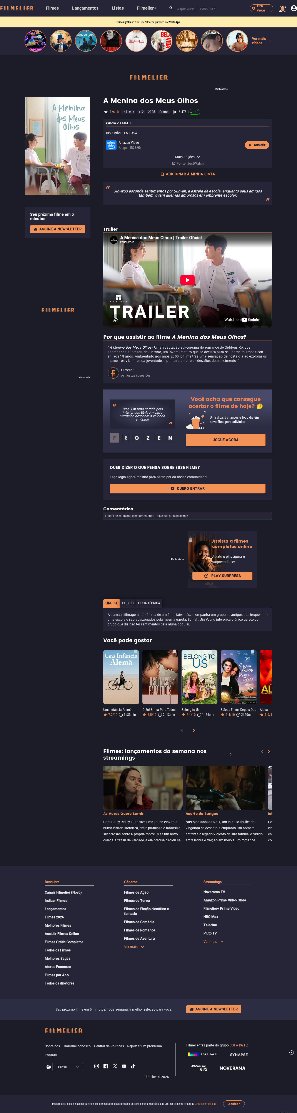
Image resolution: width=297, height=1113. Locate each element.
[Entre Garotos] (86, 41)
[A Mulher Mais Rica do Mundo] (187, 41)
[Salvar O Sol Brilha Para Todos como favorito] (174, 651)
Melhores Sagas (57, 958)
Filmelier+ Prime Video (222, 908)
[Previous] (182, 731)
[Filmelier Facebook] (105, 1067)
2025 (151, 112)
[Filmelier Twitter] (115, 1067)
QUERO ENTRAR (191, 488)
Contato (51, 1055)
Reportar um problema (144, 1046)
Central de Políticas (205, 1103)
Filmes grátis (124, 22)
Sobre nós (52, 1046)
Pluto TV (210, 933)
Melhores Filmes (58, 925)
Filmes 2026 (54, 917)
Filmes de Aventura (139, 938)
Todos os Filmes (58, 950)
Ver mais (131, 946)
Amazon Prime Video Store (225, 900)
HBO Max (211, 917)
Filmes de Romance (139, 930)
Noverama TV (214, 892)
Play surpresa (226, 576)
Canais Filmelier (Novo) (63, 892)
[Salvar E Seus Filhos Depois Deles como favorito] (252, 651)
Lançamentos (55, 909)
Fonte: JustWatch (190, 163)
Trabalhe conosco (77, 1046)
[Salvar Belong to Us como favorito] (213, 651)
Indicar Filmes (56, 901)
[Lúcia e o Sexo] (237, 41)
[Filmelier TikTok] (133, 1067)
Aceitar (234, 1103)
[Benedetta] (136, 41)
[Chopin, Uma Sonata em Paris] (61, 41)
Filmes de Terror (137, 901)
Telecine (210, 925)
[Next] (193, 731)
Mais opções (185, 157)
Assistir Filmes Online (62, 934)
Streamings (213, 882)
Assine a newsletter (60, 229)
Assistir (259, 145)
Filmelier (127, 370)
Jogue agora (226, 440)
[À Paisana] (212, 41)
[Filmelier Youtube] (124, 1067)
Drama (164, 112)
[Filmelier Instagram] (96, 1067)
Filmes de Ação (136, 892)
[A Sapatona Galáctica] (35, 41)
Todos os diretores (59, 983)
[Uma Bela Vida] (161, 41)
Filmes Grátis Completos (64, 942)
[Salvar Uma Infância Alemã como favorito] (135, 651)
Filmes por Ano (57, 975)
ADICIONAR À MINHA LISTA (190, 174)
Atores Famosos (58, 967)
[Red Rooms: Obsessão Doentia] (111, 41)
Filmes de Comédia (139, 922)
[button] (77, 1066)
